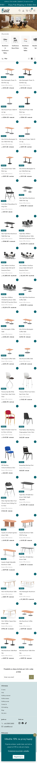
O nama (3, 689)
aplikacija (6, 1)
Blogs (2, 710)
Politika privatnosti (5, 695)
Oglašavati (20, 1)
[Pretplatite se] (31, 677)
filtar (5, 59)
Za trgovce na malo (28, 1)
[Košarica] (27, 10)
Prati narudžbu (13, 1)
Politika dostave (5, 698)
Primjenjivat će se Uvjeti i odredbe (18, 751)
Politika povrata (5, 701)
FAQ (2, 692)
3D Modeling (4, 707)
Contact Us (4, 704)
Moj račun (3, 713)
